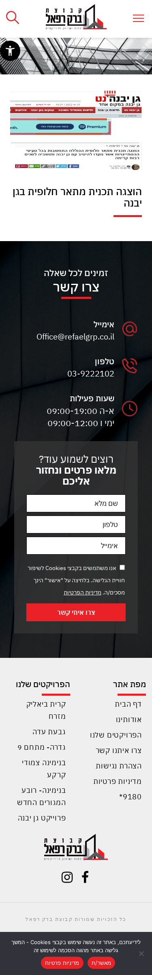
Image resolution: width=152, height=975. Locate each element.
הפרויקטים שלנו (116, 735)
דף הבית (128, 704)
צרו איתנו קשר (119, 750)
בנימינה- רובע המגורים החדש (41, 796)
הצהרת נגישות (119, 765)
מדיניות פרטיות (117, 781)
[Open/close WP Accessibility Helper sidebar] (10, 51)
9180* (130, 796)
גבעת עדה (49, 731)
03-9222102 (90, 373)
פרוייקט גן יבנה (42, 818)
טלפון (104, 361)
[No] (142, 953)
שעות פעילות (92, 398)
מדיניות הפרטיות (82, 592)
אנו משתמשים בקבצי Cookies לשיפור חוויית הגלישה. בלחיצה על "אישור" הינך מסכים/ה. (76, 580)
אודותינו (129, 719)
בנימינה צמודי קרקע (44, 768)
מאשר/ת (101, 963)
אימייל (104, 324)
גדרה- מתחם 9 (41, 747)
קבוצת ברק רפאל (49, 919)
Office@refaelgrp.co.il (75, 336)
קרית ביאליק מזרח (46, 710)
